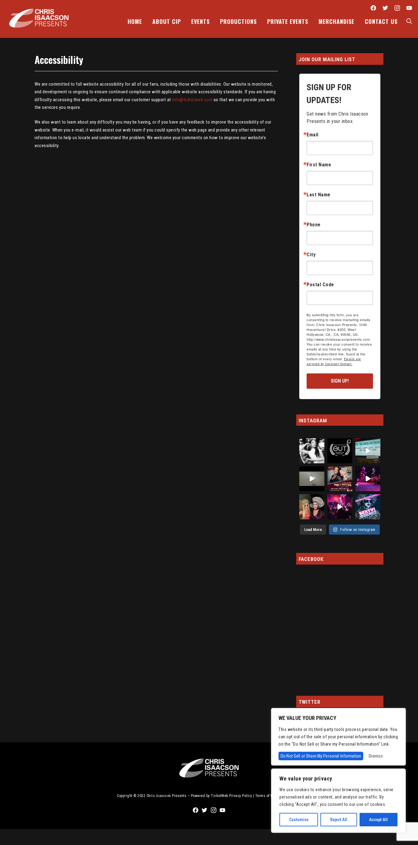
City (311, 254)
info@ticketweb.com (192, 99)
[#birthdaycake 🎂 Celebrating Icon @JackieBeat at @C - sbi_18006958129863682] (311, 506)
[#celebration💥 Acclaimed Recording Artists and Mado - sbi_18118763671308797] (340, 478)
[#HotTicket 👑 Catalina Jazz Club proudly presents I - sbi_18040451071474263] (311, 450)
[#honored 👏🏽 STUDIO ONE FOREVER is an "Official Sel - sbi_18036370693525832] (367, 450)
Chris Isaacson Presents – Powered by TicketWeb (187, 796)
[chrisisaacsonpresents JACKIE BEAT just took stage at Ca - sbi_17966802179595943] (340, 506)
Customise (298, 819)
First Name (319, 164)
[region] (338, 801)
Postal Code (320, 284)
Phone (314, 224)
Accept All (378, 819)
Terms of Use (266, 796)
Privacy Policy (240, 796)
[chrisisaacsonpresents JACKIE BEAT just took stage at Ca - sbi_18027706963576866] (367, 478)
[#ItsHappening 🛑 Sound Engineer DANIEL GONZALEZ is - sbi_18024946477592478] (311, 478)
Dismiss (376, 756)
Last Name (318, 194)
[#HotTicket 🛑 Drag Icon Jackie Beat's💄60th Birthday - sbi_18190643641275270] (367, 506)
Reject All (338, 819)
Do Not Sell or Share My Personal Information (321, 756)
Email (313, 134)
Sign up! (340, 381)
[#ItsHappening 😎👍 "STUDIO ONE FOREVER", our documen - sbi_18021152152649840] (340, 450)
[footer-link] (209, 766)
